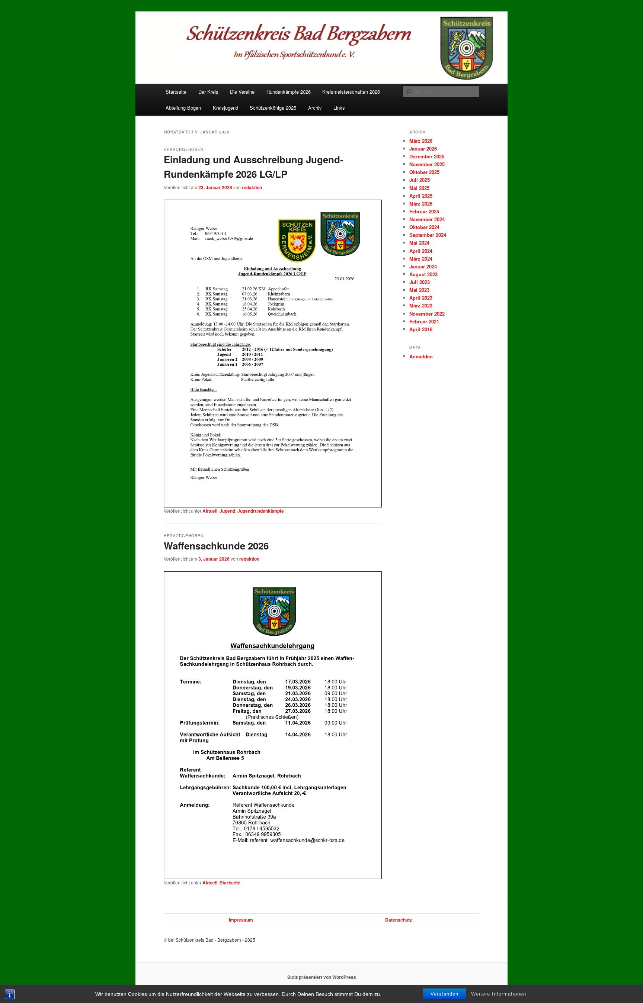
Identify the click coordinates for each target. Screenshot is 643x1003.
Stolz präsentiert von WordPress (321, 977)
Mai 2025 (419, 187)
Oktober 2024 (424, 226)
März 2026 (420, 140)
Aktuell (209, 510)
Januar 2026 (423, 148)
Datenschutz (398, 919)
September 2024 (427, 234)
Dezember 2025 (426, 156)
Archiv (315, 107)
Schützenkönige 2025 (273, 107)
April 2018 (420, 329)
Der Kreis (208, 91)
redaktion (252, 187)
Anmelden (421, 356)
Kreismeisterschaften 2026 (351, 91)
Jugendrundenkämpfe (260, 510)
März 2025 (420, 203)
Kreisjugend (225, 107)
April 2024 (420, 250)
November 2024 (427, 219)
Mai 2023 (419, 289)
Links (339, 107)
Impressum (241, 919)
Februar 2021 (424, 321)
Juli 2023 (419, 282)
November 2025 (427, 164)
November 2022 (427, 313)
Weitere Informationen (498, 994)
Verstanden (444, 994)
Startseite (176, 91)
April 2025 (420, 195)
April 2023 (420, 297)
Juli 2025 (419, 179)
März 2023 (420, 305)
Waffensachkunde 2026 (216, 545)
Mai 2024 (419, 242)
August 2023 (423, 274)
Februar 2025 (424, 211)
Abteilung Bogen (183, 107)
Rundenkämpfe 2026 (288, 91)
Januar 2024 (423, 266)
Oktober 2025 (424, 171)
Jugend (227, 510)
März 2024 (420, 258)
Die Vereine (242, 91)
